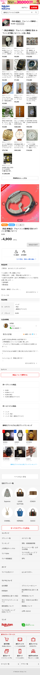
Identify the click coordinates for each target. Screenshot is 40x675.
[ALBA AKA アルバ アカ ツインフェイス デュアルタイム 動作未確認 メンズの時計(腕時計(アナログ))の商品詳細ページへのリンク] (7, 64)
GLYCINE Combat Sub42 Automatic (31, 122)
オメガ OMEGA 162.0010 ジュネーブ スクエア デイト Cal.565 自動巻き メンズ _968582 (7, 148)
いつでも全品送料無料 (20, 645)
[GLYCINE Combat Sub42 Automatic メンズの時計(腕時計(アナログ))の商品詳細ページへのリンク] (32, 111)
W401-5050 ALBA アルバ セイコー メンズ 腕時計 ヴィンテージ (7, 123)
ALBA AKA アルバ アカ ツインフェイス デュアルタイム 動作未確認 (7, 77)
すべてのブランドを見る (20, 528)
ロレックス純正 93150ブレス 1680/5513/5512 (20, 122)
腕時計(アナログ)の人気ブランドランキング (23, 464)
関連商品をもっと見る (20, 178)
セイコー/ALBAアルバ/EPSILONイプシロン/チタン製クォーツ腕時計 (32, 99)
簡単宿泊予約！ (33, 645)
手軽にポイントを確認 (33, 657)
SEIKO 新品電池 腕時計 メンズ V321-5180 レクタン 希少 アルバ (19, 77)
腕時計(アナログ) (6, 48)
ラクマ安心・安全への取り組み (25, 259)
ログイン (25, 7)
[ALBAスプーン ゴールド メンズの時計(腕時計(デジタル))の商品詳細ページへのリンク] (20, 88)
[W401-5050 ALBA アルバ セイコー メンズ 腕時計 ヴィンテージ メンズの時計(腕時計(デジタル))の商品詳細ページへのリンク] (7, 111)
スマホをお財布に (20, 657)
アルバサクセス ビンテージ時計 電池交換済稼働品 (7, 99)
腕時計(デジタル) (18, 95)
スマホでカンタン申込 (6, 657)
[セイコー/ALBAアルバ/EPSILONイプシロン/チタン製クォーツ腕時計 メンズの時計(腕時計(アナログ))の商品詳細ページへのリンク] (32, 88)
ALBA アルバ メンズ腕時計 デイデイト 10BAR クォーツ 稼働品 (7, 52)
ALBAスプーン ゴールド (18, 98)
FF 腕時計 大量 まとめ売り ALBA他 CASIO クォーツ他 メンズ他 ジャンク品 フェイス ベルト (32, 54)
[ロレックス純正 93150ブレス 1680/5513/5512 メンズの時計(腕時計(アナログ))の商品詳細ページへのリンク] (20, 111)
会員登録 (34, 7)
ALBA (3, 234)
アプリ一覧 (24, 664)
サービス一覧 (5, 664)
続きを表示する (31, 292)
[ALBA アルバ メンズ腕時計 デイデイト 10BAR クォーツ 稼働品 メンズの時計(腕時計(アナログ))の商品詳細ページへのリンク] (7, 41)
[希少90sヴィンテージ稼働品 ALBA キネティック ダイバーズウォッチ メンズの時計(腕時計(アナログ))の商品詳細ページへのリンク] (32, 64)
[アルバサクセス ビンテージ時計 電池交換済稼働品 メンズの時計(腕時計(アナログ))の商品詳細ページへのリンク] (7, 88)
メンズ (17, 304)
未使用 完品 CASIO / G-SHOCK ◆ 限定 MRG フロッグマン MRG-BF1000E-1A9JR (7, 171)
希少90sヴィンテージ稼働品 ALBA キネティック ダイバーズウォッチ (31, 77)
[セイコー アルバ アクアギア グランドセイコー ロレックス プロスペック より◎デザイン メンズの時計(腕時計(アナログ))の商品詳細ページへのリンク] (20, 41)
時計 (17, 307)
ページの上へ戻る (20, 477)
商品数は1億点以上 (6, 645)
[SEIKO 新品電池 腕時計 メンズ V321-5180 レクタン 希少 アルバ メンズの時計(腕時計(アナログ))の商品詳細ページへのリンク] (20, 64)
